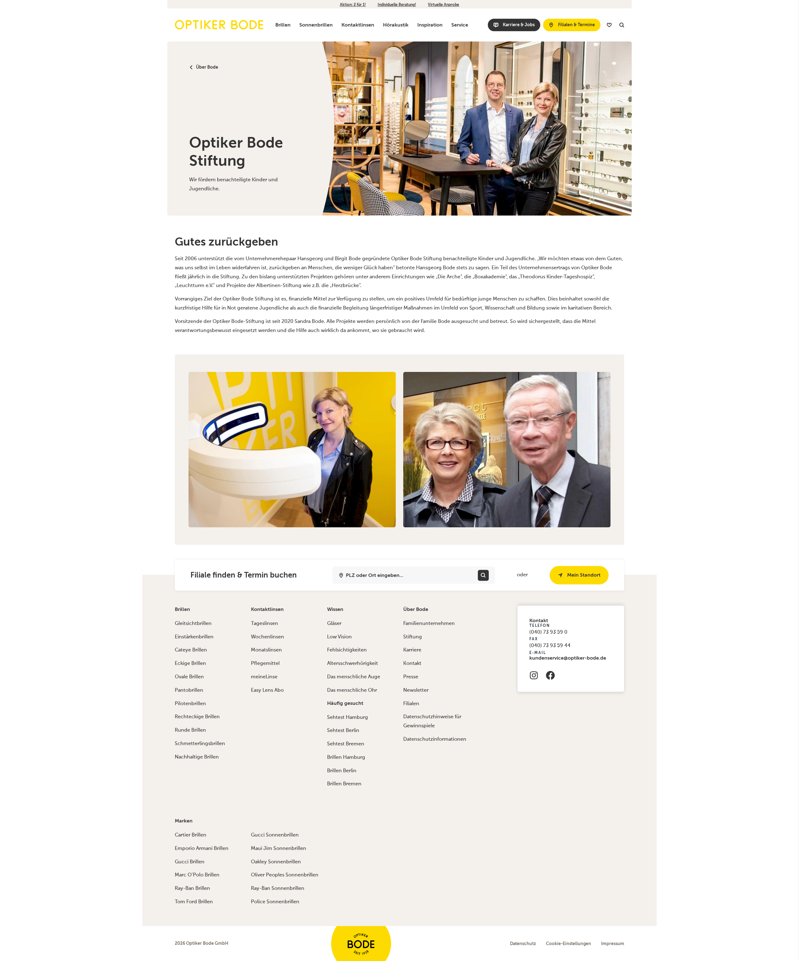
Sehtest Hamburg (347, 717)
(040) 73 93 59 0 (548, 632)
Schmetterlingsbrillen (200, 743)
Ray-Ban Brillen (192, 888)
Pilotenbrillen (190, 703)
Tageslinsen (264, 623)
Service (459, 25)
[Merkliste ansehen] (609, 24)
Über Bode (415, 609)
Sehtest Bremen (345, 744)
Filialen (411, 703)
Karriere (412, 650)
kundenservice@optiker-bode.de (567, 658)
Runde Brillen (190, 730)
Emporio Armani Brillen (201, 848)
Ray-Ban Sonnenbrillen (277, 888)
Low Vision (339, 637)
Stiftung (412, 637)
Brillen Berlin (341, 770)
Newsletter (416, 690)
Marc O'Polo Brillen (197, 875)
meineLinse (264, 677)
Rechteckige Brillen (197, 717)
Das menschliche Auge (353, 677)
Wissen (335, 609)
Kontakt (412, 663)
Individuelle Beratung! (397, 4)
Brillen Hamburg (346, 757)
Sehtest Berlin (343, 730)
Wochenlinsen (267, 637)
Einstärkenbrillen (194, 637)
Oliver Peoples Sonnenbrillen (284, 875)
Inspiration (430, 25)
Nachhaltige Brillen (197, 757)
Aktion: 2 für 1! (353, 4)
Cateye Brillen (191, 650)
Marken (184, 821)
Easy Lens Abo (267, 690)
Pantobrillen (189, 690)
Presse (410, 677)
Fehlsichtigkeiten (347, 650)
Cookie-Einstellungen (568, 943)
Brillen (283, 25)
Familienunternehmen (429, 623)
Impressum (612, 943)
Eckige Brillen (190, 663)
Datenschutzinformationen (434, 739)
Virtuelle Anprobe (443, 4)
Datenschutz (523, 943)
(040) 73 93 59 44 (550, 645)
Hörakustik (396, 25)
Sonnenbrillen (316, 25)
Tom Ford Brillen (194, 902)
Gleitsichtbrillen (193, 623)
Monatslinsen (266, 650)
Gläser (334, 623)
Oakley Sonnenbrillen (276, 862)
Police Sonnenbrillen (275, 902)
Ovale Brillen (189, 677)
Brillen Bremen (344, 784)
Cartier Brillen (190, 835)
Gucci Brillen (189, 862)
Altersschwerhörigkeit (352, 663)
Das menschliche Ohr (352, 690)
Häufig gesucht (345, 703)
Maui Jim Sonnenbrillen (278, 848)
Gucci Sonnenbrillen (275, 835)
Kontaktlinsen (357, 25)
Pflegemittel (265, 663)
